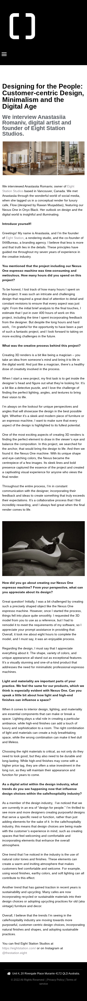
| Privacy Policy (55, 979)
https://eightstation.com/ (19, 948)
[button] (4, 54)
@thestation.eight (14, 953)
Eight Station (15, 238)
